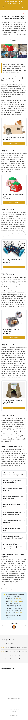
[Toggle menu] (26, 7)
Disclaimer (14, 705)
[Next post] (26, 626)
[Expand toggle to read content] (24, 473)
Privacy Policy (14, 707)
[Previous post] (2, 626)
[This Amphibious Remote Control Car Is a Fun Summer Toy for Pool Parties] (14, 644)
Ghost (17, 715)
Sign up (14, 703)
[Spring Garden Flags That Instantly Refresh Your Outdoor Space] (14, 647)
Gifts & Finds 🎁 (20, 14)
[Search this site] (23, 7)
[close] (26, 2)
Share (13, 40)
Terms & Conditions (14, 709)
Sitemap (14, 711)
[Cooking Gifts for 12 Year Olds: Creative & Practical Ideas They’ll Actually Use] (14, 651)
